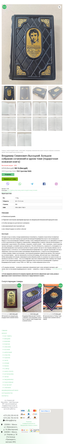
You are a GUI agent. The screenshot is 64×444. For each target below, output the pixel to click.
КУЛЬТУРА (7, 355)
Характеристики (7, 193)
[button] (10, 179)
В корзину (8, 174)
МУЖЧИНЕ (7, 341)
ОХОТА (6, 360)
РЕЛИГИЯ (7, 344)
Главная (4, 150)
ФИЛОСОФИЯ (8, 352)
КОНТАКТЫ (5, 396)
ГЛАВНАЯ (4, 330)
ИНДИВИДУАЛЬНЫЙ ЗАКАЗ (10, 390)
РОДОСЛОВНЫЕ (8, 382)
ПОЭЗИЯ (35, 190)
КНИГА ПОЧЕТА (8, 371)
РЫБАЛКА (7, 357)
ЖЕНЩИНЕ (7, 339)
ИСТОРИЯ (7, 349)
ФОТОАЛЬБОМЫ (9, 374)
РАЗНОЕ (6, 366)
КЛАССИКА (7, 347)
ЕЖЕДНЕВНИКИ (8, 379)
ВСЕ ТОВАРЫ (8, 336)
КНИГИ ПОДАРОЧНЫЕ (12, 150)
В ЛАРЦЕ (6, 368)
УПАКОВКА (7, 387)
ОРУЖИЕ (6, 363)
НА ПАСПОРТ (8, 385)
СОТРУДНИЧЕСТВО (7, 393)
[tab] (7, 193)
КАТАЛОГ (4, 333)
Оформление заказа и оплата (28, 425)
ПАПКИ (6, 377)
